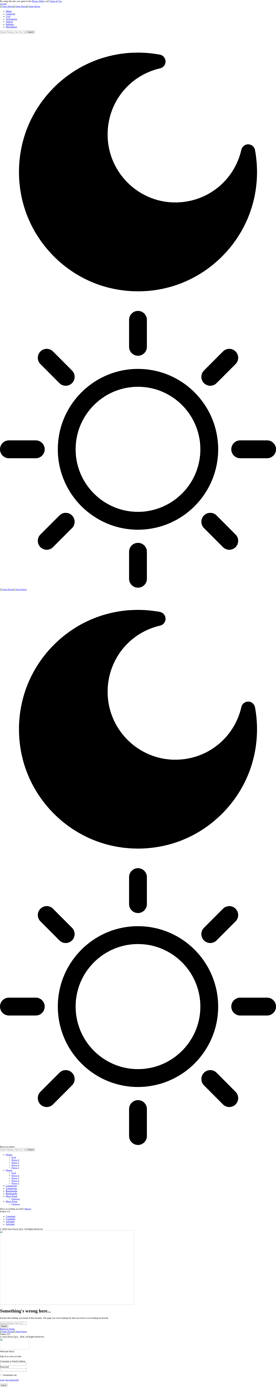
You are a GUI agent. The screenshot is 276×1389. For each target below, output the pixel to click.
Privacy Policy (38, 1)
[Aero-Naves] (20, 6)
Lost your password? (9, 1380)
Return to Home (7, 1329)
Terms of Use (55, 1)
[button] (3, 4)
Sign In (27, 1209)
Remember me (10, 1375)
